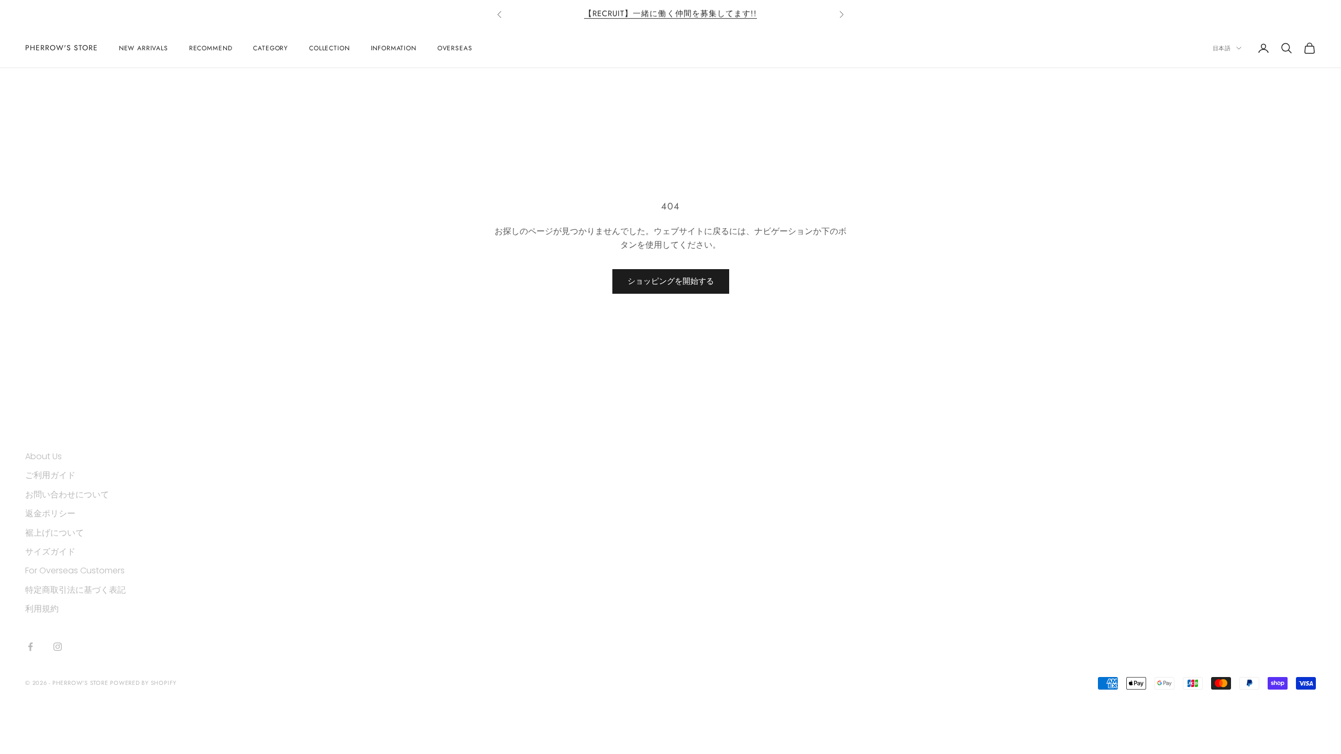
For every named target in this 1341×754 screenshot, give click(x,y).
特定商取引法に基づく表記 (75, 590)
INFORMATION (393, 48)
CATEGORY (270, 48)
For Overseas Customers (75, 570)
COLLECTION (329, 48)
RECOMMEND (211, 48)
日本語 (1222, 48)
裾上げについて (54, 533)
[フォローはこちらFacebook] (30, 646)
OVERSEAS (454, 48)
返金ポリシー (50, 513)
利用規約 (42, 609)
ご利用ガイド (50, 475)
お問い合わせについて (67, 495)
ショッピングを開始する (671, 280)
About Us (43, 456)
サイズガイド (50, 552)
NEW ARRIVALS (143, 48)
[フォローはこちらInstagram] (57, 646)
